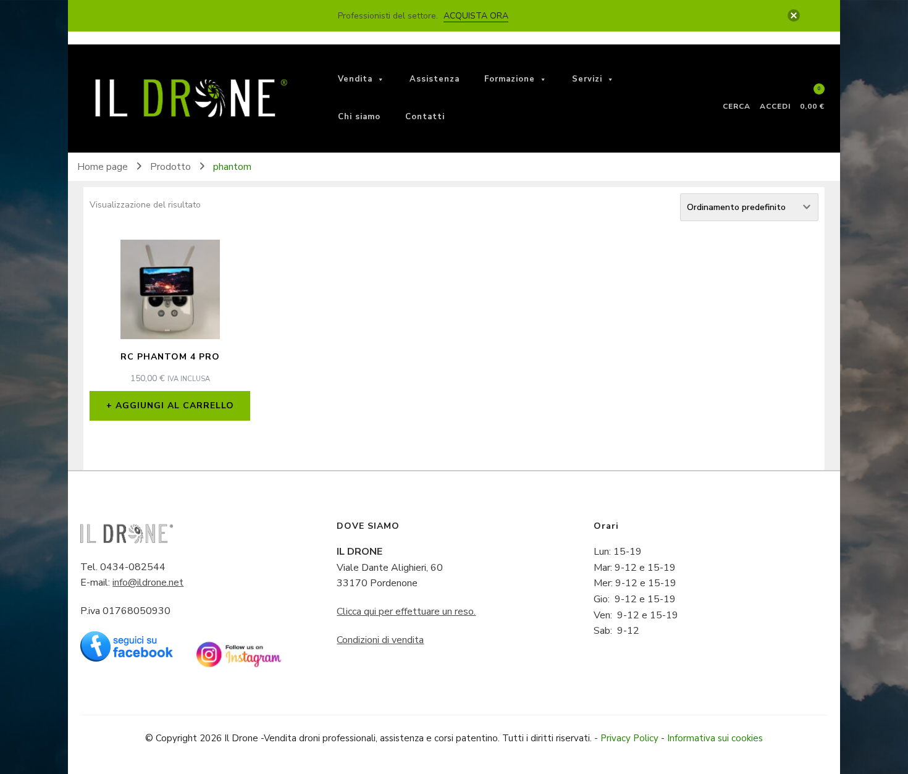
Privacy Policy (629, 738)
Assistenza (435, 79)
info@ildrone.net (147, 582)
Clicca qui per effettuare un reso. (406, 611)
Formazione (509, 79)
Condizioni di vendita (380, 640)
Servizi (587, 79)
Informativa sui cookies (715, 738)
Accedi (775, 105)
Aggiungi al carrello (175, 405)
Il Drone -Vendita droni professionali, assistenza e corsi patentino (361, 738)
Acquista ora (475, 16)
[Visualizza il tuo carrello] (812, 94)
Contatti (425, 116)
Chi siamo (359, 116)
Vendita (355, 79)
